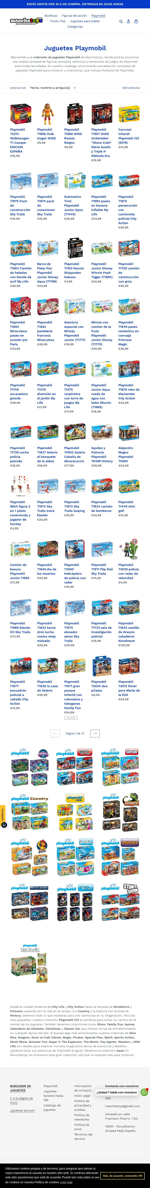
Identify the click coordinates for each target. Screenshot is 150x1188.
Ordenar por (18, 88)
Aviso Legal (82, 1095)
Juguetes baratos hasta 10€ (53, 1096)
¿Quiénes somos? (22, 1110)
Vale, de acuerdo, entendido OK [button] (122, 1175)
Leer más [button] (66, 1182)
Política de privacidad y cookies (82, 1105)
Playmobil (50, 1086)
